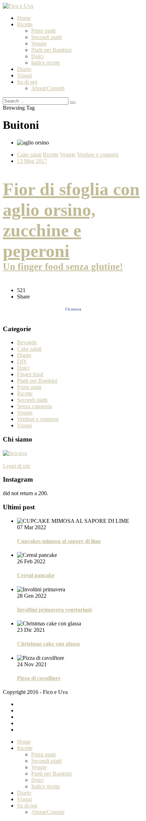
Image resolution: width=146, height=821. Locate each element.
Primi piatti (43, 31)
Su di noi (27, 82)
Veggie (39, 43)
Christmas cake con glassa (48, 644)
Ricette (25, 24)
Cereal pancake (36, 575)
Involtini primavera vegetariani (54, 610)
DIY (22, 361)
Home (24, 18)
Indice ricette (45, 63)
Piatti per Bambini (51, 50)
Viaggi (24, 75)
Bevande (27, 342)
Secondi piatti (46, 37)
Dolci (37, 56)
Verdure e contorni (97, 155)
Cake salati (29, 155)
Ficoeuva (73, 309)
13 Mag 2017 (32, 161)
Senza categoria (34, 406)
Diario (24, 69)
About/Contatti (47, 88)
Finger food (30, 374)
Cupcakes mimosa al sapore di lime (59, 541)
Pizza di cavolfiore (39, 678)
